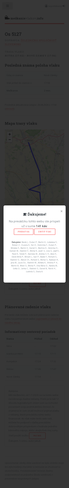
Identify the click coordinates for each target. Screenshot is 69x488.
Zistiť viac (44, 232)
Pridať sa (24, 232)
